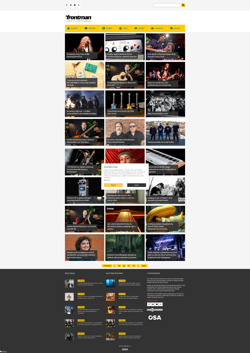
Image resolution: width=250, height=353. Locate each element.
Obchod (177, 28)
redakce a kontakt (152, 300)
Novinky (74, 28)
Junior (141, 28)
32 (129, 266)
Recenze (91, 28)
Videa (125, 28)
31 (124, 266)
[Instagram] (78, 5)
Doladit (137, 185)
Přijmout (113, 185)
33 (134, 266)
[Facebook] (67, 5)
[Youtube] (75, 5)
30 (119, 266)
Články (109, 28)
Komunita (159, 28)
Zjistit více (107, 180)
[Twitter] (71, 5)
